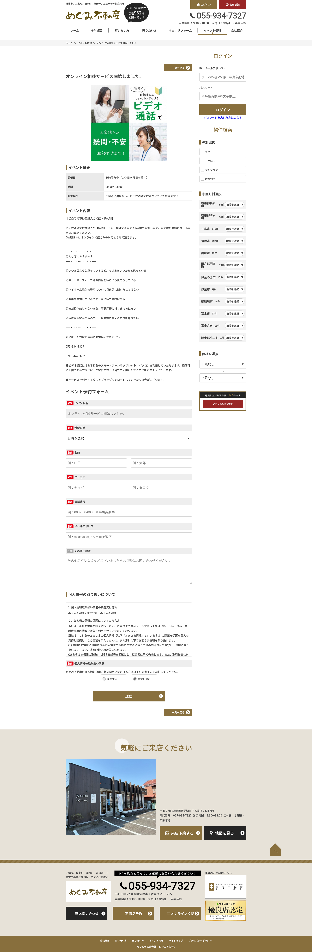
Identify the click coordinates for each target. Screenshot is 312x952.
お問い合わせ (88, 913)
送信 (129, 696)
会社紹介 (237, 30)
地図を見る (224, 833)
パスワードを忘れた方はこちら (223, 117)
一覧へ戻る (178, 68)
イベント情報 (212, 30)
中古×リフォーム (180, 30)
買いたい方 (122, 30)
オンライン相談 (182, 913)
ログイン (206, 4)
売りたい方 (149, 30)
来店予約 (182, 833)
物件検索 (96, 30)
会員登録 (234, 4)
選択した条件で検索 (223, 403)
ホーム (74, 30)
